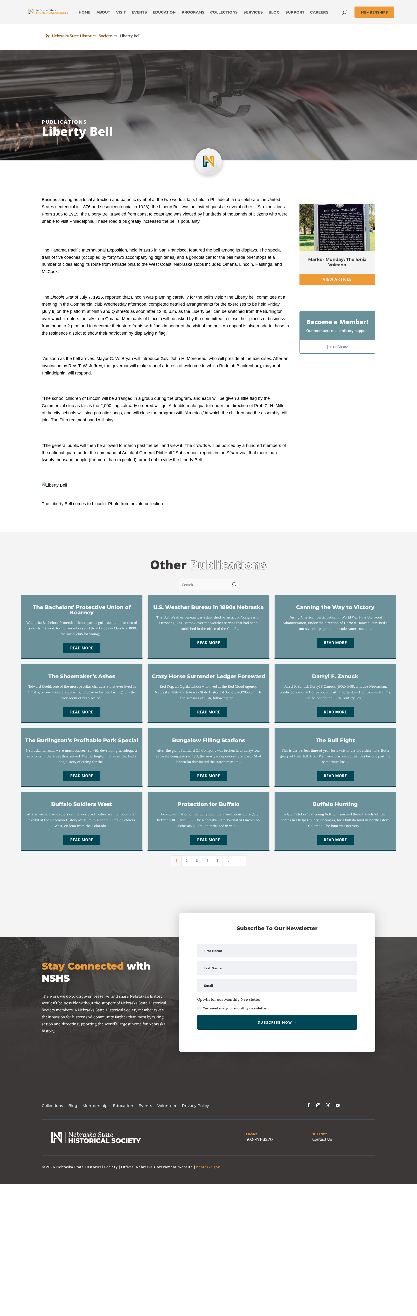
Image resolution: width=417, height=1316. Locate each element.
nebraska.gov (208, 1167)
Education (123, 1105)
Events (145, 1105)
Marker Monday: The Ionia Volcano (337, 262)
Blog (72, 1105)
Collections (52, 1105)
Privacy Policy (195, 1105)
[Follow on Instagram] (318, 1105)
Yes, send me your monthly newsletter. (235, 1008)
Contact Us (322, 1139)
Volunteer (167, 1105)
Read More (81, 648)
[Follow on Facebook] (309, 1105)
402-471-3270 (259, 1139)
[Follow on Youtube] (337, 1105)
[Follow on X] (328, 1105)
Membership (95, 1105)
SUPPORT (319, 1134)
